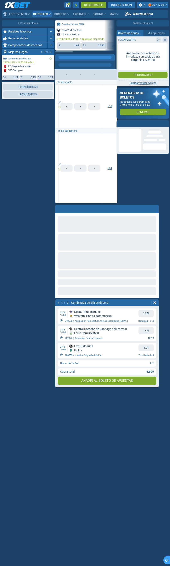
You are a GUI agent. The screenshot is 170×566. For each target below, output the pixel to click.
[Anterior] (41, 52)
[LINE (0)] (59, 57)
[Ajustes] (142, 5)
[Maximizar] (50, 31)
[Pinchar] (59, 102)
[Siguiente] (51, 52)
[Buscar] (111, 57)
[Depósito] (76, 5)
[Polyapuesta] (67, 57)
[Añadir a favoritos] (51, 59)
